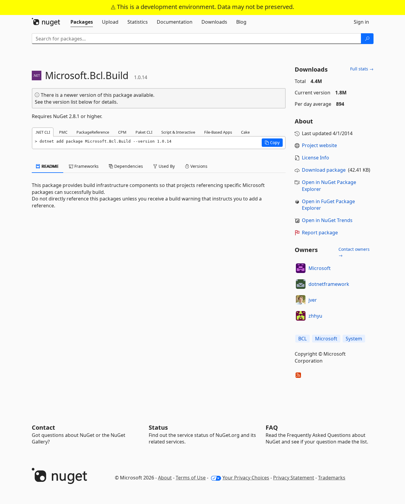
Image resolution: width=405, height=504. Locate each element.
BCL (302, 338)
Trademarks (331, 477)
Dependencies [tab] (128, 166)
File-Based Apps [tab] (218, 132)
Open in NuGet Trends (327, 220)
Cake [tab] (245, 132)
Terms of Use (191, 477)
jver (312, 300)
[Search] (367, 38)
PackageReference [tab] (92, 132)
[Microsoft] (300, 268)
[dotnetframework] (300, 284)
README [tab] (49, 166)
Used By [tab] (166, 166)
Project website (319, 145)
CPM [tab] (122, 132)
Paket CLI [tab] (143, 132)
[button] (272, 142)
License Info (315, 157)
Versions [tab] (198, 166)
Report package (320, 232)
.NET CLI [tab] (42, 132)
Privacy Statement (293, 477)
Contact (43, 427)
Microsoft (319, 268)
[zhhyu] (300, 315)
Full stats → (362, 69)
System (354, 338)
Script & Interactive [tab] (178, 132)
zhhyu (315, 316)
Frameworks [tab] (86, 166)
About (165, 477)
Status (158, 427)
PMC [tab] (63, 132)
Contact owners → (354, 252)
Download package (324, 170)
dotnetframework (328, 284)
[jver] (300, 300)
